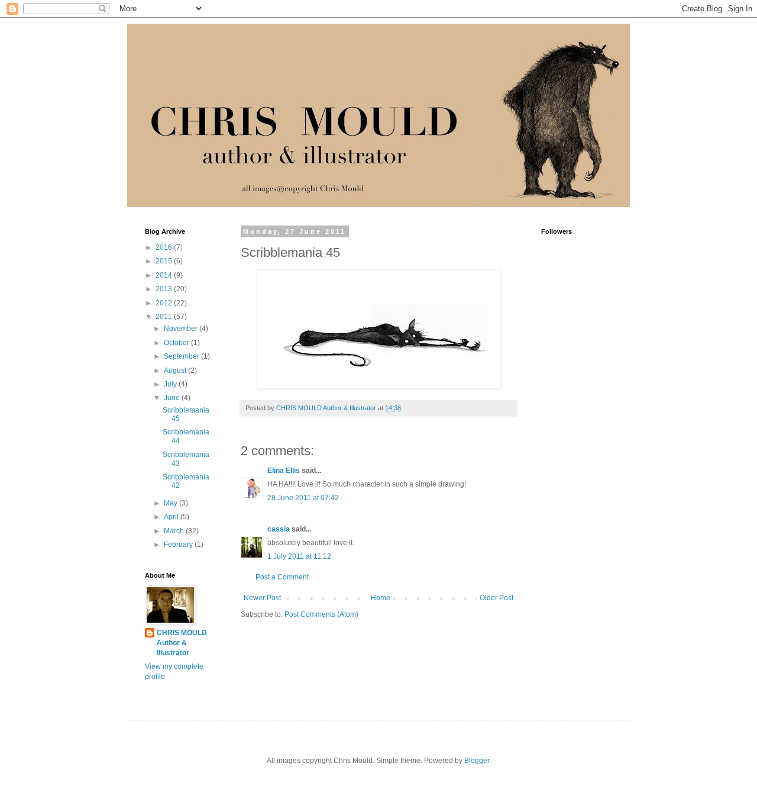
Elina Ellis (283, 470)
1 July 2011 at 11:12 (299, 556)
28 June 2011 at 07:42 (303, 498)
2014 (165, 275)
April (172, 517)
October (177, 343)
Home (380, 598)
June (173, 398)
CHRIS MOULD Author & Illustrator (182, 643)
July (171, 384)
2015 (165, 261)
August (176, 370)
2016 (165, 247)
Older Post (496, 598)
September (182, 356)
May (171, 503)
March (175, 531)
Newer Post (262, 598)
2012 (165, 303)
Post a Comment (282, 577)
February (179, 544)
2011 (165, 317)
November (181, 328)
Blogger (476, 760)
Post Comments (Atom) (321, 614)
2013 (165, 289)
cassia (278, 529)
